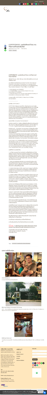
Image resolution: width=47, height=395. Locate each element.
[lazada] (34, 4)
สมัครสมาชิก (41, 1)
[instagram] (24, 4)
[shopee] (32, 4)
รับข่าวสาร (35, 359)
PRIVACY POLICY (20, 354)
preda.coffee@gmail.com (9, 375)
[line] (28, 4)
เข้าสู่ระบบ (36, 1)
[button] (26, 2)
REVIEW (18, 358)
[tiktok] (30, 4)
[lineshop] (36, 4)
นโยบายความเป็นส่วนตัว (22, 392)
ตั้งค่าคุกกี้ (34, 392)
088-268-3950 (4, 372)
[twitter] (22, 4)
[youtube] (26, 4)
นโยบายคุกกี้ (30, 392)
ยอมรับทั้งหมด (41, 392)
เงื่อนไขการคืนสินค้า (20, 360)
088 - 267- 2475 (4, 371)
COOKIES (18, 356)
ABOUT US (19, 352)
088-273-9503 (11, 371)
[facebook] (20, 4)
